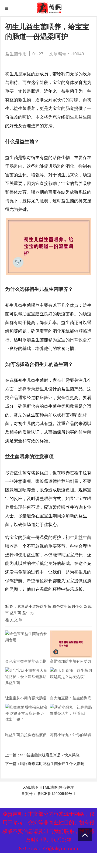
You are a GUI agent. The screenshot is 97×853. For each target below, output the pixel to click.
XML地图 (31, 787)
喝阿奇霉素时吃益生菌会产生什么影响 (52, 763)
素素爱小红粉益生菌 (34, 606)
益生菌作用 (16, 53)
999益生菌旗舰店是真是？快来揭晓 (49, 754)
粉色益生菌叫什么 (68, 606)
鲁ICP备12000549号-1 (56, 793)
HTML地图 (49, 787)
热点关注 (66, 787)
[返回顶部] (85, 834)
